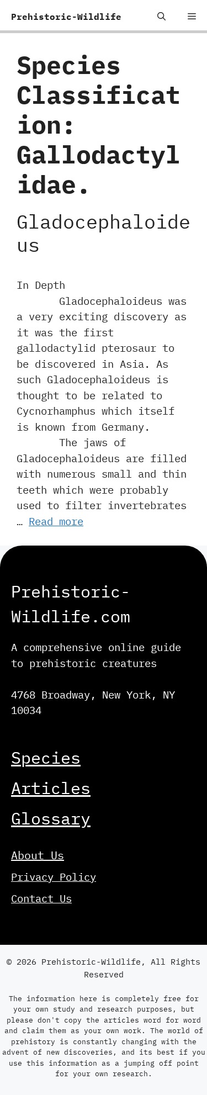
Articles (51, 787)
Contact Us (41, 898)
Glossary (51, 818)
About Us (37, 855)
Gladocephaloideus (103, 233)
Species (46, 757)
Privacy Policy (53, 877)
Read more (56, 521)
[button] (161, 16)
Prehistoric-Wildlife (66, 16)
